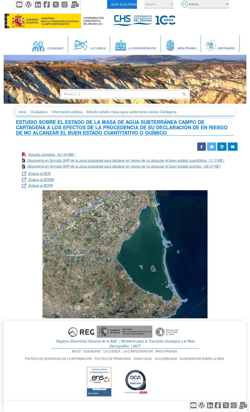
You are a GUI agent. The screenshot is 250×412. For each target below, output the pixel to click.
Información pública (67, 111)
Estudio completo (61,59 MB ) (52, 154)
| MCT (135, 345)
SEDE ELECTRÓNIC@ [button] (124, 4)
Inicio (22, 111)
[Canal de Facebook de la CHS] (46, 5)
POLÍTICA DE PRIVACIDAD (113, 358)
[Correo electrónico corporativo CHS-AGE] (74, 5)
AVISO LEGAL (144, 358)
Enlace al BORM (41, 179)
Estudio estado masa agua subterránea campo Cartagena (132, 111)
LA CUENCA (112, 351)
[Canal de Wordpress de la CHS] (28, 5)
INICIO (77, 351)
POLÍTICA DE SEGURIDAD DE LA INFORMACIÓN (59, 358)
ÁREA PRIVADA (167, 351)
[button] (201, 146)
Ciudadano (39, 111)
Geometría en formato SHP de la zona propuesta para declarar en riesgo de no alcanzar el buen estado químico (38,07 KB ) (124, 166)
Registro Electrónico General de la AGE (86, 341)
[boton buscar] (184, 94)
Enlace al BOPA (41, 185)
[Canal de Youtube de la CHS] (19, 5)
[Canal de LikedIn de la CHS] (38, 5)
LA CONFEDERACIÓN (139, 351)
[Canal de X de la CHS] (55, 5)
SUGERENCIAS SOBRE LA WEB (202, 358)
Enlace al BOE (40, 173)
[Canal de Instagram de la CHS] (64, 5)
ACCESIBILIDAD (167, 358)
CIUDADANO (92, 351)
